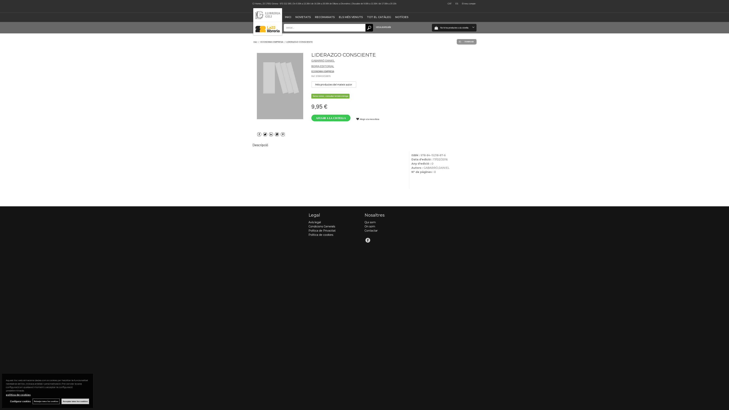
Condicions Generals (321, 226)
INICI (288, 17)
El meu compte (469, 3)
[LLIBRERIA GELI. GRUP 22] (267, 34)
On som (369, 226)
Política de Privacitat (322, 230)
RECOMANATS (325, 17)
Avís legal (314, 222)
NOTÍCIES (401, 17)
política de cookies (18, 394)
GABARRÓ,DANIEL (323, 60)
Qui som (370, 222)
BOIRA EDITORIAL (322, 66)
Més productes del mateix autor (333, 84)
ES (456, 3)
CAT (450, 3)
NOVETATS (303, 17)
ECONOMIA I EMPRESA (322, 71)
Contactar (371, 230)
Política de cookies (320, 235)
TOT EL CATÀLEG (379, 17)
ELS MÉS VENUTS (351, 17)
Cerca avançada (383, 27)
